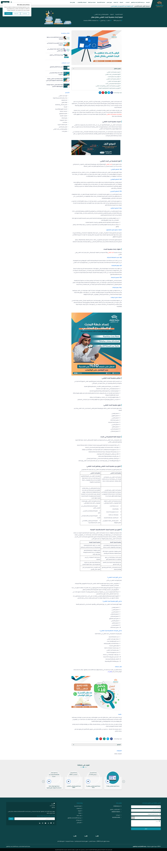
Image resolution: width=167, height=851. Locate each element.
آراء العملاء (115, 2)
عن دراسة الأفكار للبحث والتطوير (137, 2)
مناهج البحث (64, 131)
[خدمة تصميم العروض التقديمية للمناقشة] (74, 783)
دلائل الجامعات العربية (62, 124)
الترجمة (65, 106)
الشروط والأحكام (61, 841)
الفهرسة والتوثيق (63, 113)
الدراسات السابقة (63, 111)
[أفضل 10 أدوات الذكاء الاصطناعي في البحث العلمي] (57, 50)
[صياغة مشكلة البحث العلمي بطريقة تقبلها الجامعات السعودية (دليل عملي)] (57, 80)
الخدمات (127, 2)
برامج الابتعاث (64, 117)
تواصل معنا (72, 2)
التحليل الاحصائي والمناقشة (61, 104)
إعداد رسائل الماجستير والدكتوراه (60, 97)
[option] (113, 780)
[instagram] (42, 823)
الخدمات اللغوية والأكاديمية (61, 109)
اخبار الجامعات (64, 100)
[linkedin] (40, 823)
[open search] (11, 2)
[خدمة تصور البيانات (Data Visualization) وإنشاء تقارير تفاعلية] (93, 783)
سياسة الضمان (92, 841)
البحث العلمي (109, 164)
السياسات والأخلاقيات (82, 2)
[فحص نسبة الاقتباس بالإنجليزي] (57, 68)
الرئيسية (148, 2)
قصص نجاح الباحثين (63, 126)
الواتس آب (110, 671)
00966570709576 (116, 811)
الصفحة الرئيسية (77, 806)
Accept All (8, 13)
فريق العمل (109, 2)
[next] (43, 781)
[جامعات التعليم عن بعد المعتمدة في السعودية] (57, 44)
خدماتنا (79, 813)
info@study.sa (116, 806)
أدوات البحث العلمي (63, 95)
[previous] (123, 781)
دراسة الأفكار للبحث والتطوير (139, 846)
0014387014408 (116, 817)
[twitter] (51, 823)
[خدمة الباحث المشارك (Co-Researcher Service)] (54, 783)
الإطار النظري (64, 102)
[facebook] (53, 823)
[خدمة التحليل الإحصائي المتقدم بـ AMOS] (113, 783)
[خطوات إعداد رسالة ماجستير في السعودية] (57, 74)
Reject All (16, 13)
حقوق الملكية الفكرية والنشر (81, 841)
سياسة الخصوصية (70, 841)
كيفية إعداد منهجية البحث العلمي (114, 114)
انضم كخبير (79, 822)
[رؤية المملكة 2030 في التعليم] (57, 56)
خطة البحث (64, 122)
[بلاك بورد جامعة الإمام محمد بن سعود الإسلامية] (57, 38)
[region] (17, 9)
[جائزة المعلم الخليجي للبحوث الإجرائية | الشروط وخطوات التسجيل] (57, 86)
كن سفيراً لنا (78, 820)
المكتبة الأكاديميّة (101, 2)
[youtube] (45, 823)
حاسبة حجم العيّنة (92, 2)
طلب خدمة (79, 815)
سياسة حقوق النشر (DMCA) (103, 841)
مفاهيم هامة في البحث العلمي (60, 129)
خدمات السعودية (63, 120)
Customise (25, 13)
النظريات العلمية (63, 115)
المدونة (121, 2)
